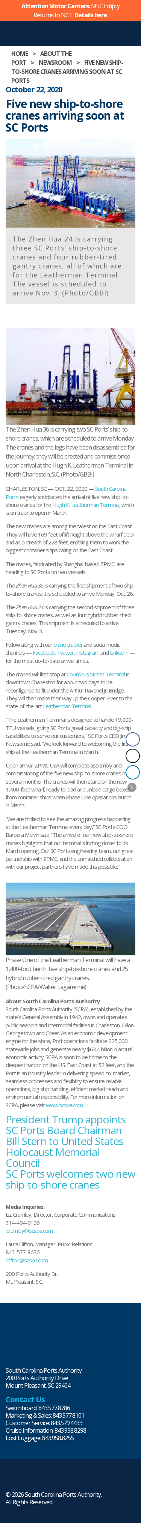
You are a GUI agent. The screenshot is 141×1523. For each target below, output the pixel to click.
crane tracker (68, 644)
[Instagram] (35, 1479)
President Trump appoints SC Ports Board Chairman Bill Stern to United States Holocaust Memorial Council (66, 1141)
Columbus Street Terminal (96, 674)
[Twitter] (23, 1479)
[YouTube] (60, 1479)
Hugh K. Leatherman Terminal (85, 504)
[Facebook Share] (133, 739)
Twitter (65, 652)
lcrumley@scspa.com (29, 1230)
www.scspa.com (64, 1105)
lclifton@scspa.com (27, 1260)
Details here (90, 15)
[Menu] (133, 29)
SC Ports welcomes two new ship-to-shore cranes (70, 1179)
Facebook (44, 652)
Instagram (87, 652)
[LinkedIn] (10, 1479)
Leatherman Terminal (67, 706)
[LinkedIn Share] (133, 772)
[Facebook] (48, 1479)
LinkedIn (119, 652)
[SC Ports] (17, 1337)
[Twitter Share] (133, 756)
